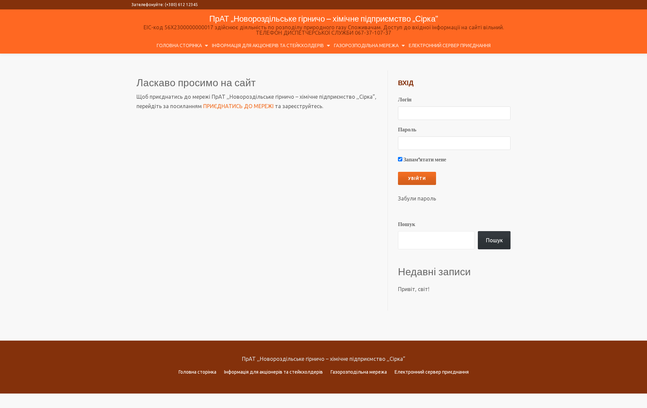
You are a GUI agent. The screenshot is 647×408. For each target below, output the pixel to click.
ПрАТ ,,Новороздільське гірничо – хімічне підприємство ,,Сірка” (323, 19)
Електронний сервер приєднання (450, 45)
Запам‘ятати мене (424, 160)
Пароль (407, 130)
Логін (404, 100)
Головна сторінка (179, 45)
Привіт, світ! (413, 289)
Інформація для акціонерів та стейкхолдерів (268, 45)
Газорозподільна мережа (366, 45)
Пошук (406, 224)
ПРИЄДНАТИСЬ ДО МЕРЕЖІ (238, 106)
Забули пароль (417, 198)
